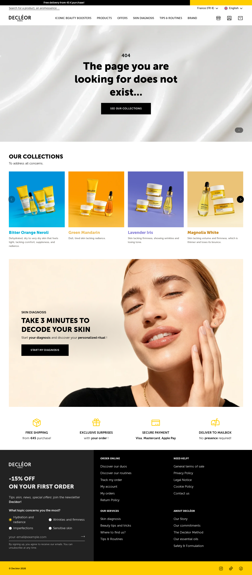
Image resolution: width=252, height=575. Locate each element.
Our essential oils (186, 539)
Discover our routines (116, 473)
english (234, 8)
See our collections (126, 108)
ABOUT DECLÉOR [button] (184, 511)
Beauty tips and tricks (115, 525)
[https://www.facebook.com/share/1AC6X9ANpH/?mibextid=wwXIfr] (241, 568)
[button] (73, 18)
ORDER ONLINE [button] (110, 458)
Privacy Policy (183, 473)
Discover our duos (113, 466)
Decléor (15, 568)
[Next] (240, 199)
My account (108, 486)
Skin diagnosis (110, 519)
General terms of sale (189, 466)
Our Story (180, 519)
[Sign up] (82, 537)
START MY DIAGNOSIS (45, 350)
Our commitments (187, 525)
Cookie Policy (183, 486)
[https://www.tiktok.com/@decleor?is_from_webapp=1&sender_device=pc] (231, 568)
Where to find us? (113, 532)
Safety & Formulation (189, 546)
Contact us (181, 493)
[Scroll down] (126, 136)
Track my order (111, 480)
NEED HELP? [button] (181, 458)
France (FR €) (205, 8)
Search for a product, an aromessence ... (34, 8)
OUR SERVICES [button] (109, 511)
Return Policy (109, 500)
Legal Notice (183, 480)
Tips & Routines (111, 539)
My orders (107, 493)
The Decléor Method (188, 532)
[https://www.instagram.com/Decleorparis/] (221, 568)
